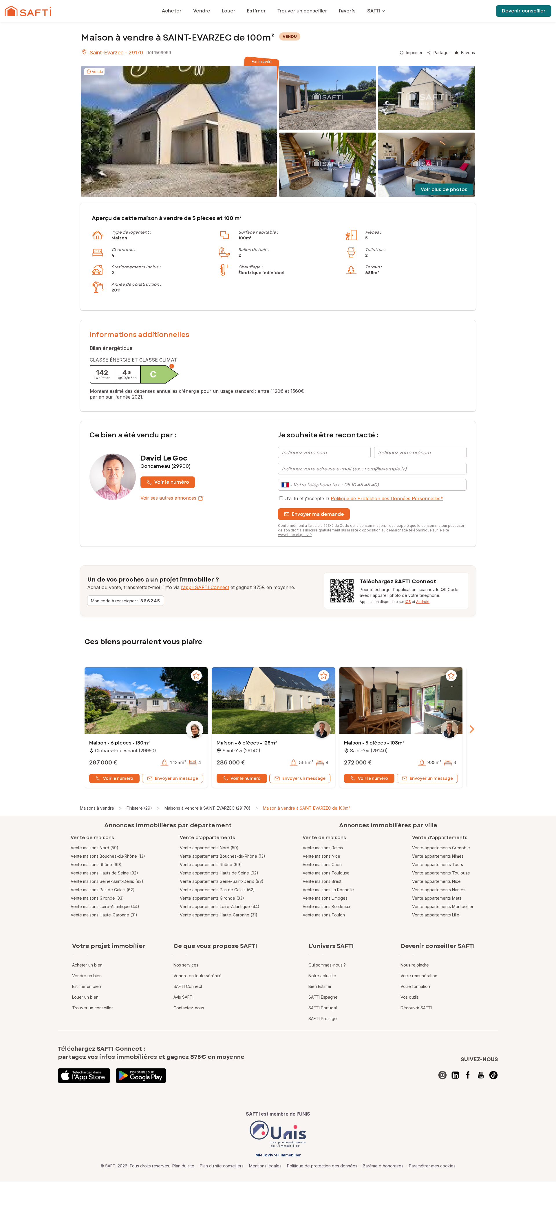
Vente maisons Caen (322, 864)
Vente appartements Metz (437, 898)
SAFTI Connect (187, 986)
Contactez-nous (188, 1007)
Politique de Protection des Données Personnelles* (387, 498)
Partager (442, 52)
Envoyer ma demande (318, 514)
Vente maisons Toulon (324, 914)
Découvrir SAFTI (416, 1007)
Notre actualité (322, 975)
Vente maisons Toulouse (326, 872)
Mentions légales (265, 1165)
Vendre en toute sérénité (197, 975)
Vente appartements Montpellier (442, 906)
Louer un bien (85, 997)
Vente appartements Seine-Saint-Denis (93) (222, 881)
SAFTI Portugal (322, 1007)
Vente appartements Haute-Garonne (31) (218, 914)
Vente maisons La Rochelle (328, 889)
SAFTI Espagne (323, 997)
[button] (146, 701)
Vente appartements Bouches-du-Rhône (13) (222, 856)
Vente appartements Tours (437, 864)
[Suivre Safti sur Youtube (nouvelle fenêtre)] (480, 1075)
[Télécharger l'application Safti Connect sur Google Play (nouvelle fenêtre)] (141, 1075)
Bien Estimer (320, 986)
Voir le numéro (171, 482)
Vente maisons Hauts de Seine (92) (104, 872)
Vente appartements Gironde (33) (212, 898)
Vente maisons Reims (323, 847)
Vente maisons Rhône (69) (96, 864)
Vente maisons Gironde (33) (97, 898)
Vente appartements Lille (435, 914)
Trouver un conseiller (92, 1007)
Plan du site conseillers (222, 1165)
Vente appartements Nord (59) (209, 847)
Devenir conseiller (524, 11)
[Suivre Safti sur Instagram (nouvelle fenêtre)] (442, 1075)
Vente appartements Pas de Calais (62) (217, 889)
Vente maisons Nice (321, 856)
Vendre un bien (87, 975)
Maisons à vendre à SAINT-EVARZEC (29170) (207, 808)
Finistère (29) (139, 808)
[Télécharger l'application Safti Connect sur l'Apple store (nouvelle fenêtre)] (84, 1075)
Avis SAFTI (183, 997)
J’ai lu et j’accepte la (364, 498)
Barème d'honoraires (383, 1165)
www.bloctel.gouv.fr (295, 535)
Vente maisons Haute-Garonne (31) (104, 914)
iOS (408, 601)
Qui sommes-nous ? (327, 964)
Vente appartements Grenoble (441, 847)
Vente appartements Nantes (438, 889)
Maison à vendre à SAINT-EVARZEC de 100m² (306, 808)
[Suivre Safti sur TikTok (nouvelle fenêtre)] (493, 1075)
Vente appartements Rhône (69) (211, 864)
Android (422, 601)
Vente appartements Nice (436, 881)
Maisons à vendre (97, 808)
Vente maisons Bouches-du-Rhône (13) (108, 856)
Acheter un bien (87, 964)
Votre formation (415, 986)
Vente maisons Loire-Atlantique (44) (105, 906)
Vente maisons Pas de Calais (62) (103, 889)
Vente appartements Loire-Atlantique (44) (219, 906)
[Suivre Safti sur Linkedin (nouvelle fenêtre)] (455, 1075)
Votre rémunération (418, 975)
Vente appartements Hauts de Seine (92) (219, 872)
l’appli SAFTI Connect (205, 587)
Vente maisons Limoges (325, 898)
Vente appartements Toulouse (441, 872)
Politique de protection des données (322, 1165)
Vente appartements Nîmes (438, 856)
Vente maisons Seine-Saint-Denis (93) (107, 881)
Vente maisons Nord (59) (94, 847)
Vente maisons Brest (322, 881)
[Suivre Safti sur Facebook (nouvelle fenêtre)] (468, 1075)
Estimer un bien (86, 986)
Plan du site (183, 1165)
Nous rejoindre (414, 964)
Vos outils (409, 997)
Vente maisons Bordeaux (326, 906)
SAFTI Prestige (322, 1018)
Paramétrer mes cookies (432, 1165)
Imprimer (414, 52)
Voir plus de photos (444, 189)
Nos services (185, 964)
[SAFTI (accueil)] (28, 11)
